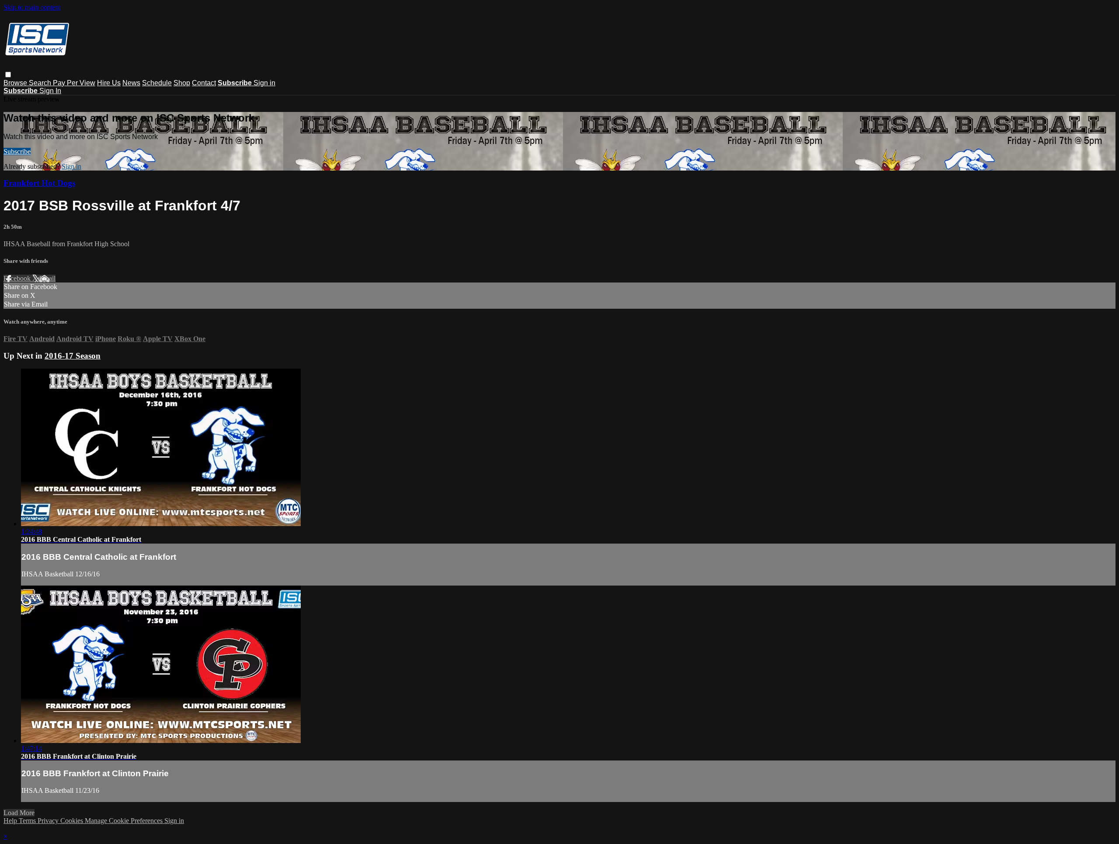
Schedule (157, 83)
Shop (182, 83)
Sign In (50, 90)
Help (11, 820)
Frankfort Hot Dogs (39, 183)
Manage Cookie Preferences (124, 820)
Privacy (49, 820)
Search (41, 83)
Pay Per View (74, 83)
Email (47, 278)
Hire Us (109, 83)
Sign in (264, 83)
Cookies (72, 820)
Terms (28, 820)
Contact (204, 83)
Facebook (17, 278)
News (131, 83)
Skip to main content (31, 7)
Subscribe (17, 151)
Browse (16, 83)
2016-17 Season (73, 355)
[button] (8, 74)
